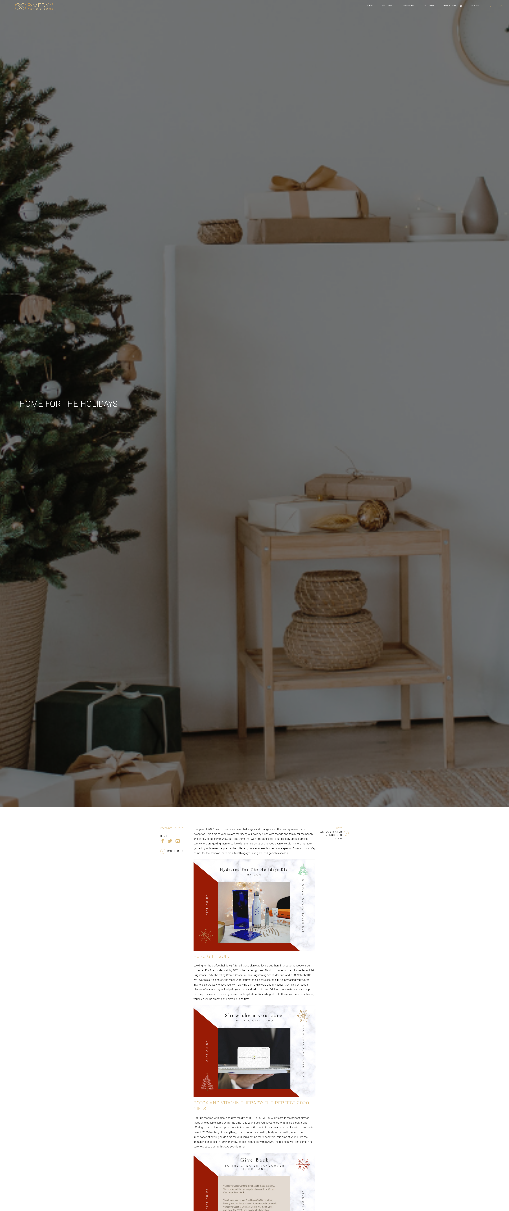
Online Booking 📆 (453, 5)
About (370, 5)
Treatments (388, 5)
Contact (475, 5)
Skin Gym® (429, 5)
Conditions (408, 5)
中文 (502, 5)
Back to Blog (175, 851)
